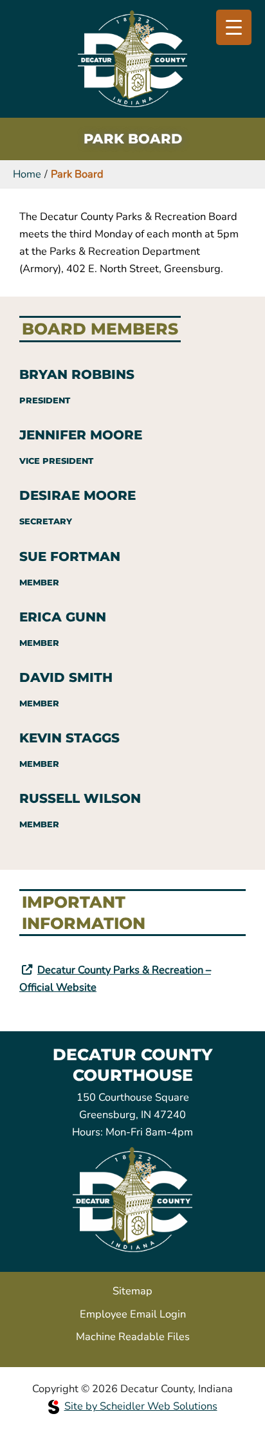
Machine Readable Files (133, 1336)
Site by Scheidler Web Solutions (140, 1406)
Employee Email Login (133, 1314)
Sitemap (132, 1290)
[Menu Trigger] (233, 27)
